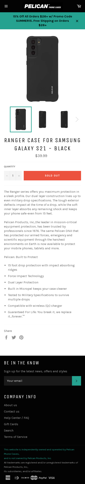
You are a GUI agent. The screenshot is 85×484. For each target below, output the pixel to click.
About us (10, 405)
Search (8, 430)
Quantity (9, 166)
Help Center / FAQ (16, 418)
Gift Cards (11, 424)
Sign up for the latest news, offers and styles (35, 371)
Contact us (11, 411)
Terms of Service (15, 437)
